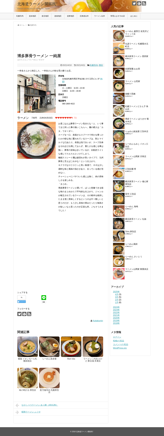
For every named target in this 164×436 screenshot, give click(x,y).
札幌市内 (19, 16)
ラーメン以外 (99, 16)
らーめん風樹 (131, 244)
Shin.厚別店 (130, 231)
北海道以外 (84, 16)
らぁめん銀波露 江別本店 (136, 131)
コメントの (120, 344)
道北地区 (45, 16)
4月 (116, 294)
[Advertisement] (37, 42)
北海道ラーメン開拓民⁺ (37, 4)
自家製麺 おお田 (132, 69)
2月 (116, 300)
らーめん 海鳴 (131, 206)
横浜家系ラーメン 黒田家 (136, 56)
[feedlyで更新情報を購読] (139, 3)
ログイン (117, 337)
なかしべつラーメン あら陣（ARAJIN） (40, 405)
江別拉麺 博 (130, 169)
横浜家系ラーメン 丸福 (135, 219)
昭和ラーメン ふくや (31, 412)
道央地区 (32, 16)
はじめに (133, 16)
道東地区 (70, 16)
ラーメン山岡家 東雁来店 (136, 269)
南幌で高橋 (130, 94)
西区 (101, 65)
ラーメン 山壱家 (132, 81)
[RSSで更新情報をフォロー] (144, 3)
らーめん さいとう (133, 256)
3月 (116, 297)
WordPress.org (120, 348)
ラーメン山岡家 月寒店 (135, 156)
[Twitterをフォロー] (134, 3)
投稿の (118, 341)
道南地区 (57, 16)
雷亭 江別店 (130, 194)
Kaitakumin (98, 321)
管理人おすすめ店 (117, 16)
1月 (116, 302)
